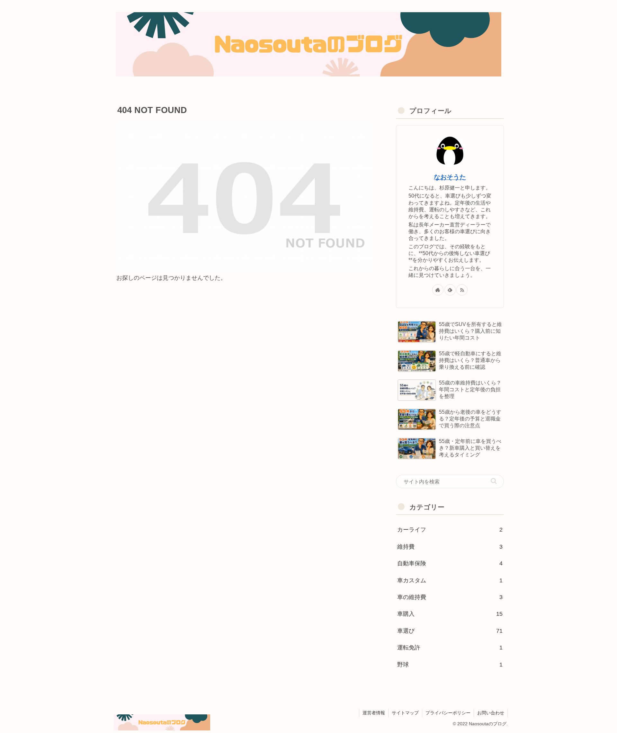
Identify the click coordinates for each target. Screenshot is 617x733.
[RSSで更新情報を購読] (462, 290)
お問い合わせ (490, 712)
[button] (493, 481)
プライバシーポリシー (447, 712)
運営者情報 (373, 712)
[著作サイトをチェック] (437, 290)
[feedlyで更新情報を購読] (450, 290)
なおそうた (450, 177)
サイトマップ (405, 712)
